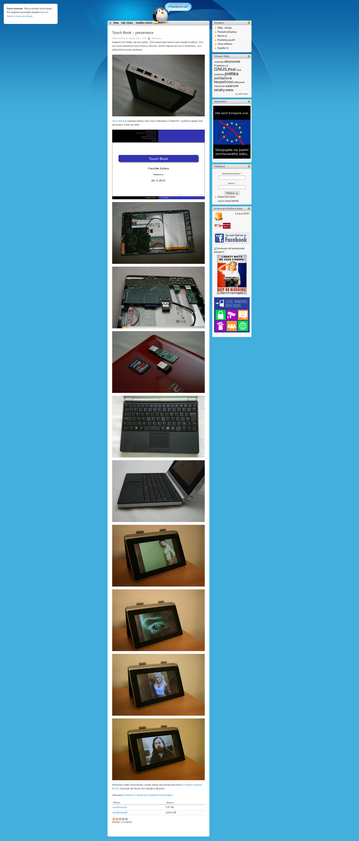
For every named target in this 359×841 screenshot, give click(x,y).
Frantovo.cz (221, 65)
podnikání (219, 74)
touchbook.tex (120, 807)
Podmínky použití (226, 40)
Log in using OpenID (228, 201)
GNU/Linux (156, 38)
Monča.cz (222, 36)
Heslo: (232, 183)
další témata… (244, 94)
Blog (115, 23)
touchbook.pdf (120, 812)
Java (238, 70)
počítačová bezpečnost (223, 80)
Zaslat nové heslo (226, 197)
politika (231, 73)
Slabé (113, 818)
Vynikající (126, 818)
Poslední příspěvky (227, 32)
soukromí (232, 86)
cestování (219, 62)
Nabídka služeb (144, 23)
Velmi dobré (123, 818)
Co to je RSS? (242, 213)
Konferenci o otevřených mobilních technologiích (148, 795)
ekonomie (232, 61)
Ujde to (117, 818)
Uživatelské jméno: (232, 174)
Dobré (120, 818)
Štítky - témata (224, 28)
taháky (219, 90)
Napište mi (222, 48)
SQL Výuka (127, 23)
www (229, 90)
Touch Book (118, 121)
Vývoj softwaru (224, 44)
